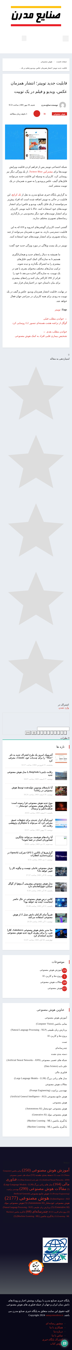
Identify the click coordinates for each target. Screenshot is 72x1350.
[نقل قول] (45, 733)
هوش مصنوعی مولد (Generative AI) (49, 1114)
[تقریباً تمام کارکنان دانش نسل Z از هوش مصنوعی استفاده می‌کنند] (61, 918)
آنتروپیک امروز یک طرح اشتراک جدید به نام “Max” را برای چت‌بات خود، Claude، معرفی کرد (30, 758)
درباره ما (58, 1331)
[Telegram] (54, 1287)
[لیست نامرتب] (48, 733)
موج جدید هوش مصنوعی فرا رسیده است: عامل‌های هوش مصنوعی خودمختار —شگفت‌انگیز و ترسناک (32, 806)
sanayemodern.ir (54, 1315)
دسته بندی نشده (59, 1054)
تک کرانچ (16, 194)
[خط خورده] (55, 733)
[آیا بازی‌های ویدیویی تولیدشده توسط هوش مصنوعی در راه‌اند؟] (61, 791)
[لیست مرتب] (52, 733)
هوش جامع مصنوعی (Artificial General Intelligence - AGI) (38, 1096)
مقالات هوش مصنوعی (51, 982)
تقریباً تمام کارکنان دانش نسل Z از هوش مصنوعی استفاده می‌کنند (33, 916)
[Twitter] (51, 1287)
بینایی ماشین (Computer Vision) (51, 1024)
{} (34, 732)
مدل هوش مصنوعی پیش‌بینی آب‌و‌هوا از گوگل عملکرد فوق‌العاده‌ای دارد (30, 885)
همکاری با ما (56, 1327)
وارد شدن (64, 707)
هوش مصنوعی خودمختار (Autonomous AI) (46, 1108)
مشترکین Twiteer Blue (41, 171)
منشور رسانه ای (54, 1323)
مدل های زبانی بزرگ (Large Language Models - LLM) (40, 1078)
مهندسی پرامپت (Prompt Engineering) (48, 1090)
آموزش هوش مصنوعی (51, 970)
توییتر (57, 309)
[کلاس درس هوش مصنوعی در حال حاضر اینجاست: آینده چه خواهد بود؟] (61, 902)
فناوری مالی (61, 1072)
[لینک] (38, 733)
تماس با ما (57, 1335)
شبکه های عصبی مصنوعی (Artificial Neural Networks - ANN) (37, 1060)
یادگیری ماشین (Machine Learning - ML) (47, 1120)
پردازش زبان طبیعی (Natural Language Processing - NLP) (39, 1030)
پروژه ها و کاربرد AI (52, 976)
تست (64, 1042)
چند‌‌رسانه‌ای (61, 1048)
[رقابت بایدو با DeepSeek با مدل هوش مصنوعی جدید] (61, 775)
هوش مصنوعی (46, 62)
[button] (66, 39)
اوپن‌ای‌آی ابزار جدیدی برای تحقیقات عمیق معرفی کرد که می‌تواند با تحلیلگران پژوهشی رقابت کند (31, 823)
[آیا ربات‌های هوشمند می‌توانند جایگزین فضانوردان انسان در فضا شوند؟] (61, 840)
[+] (27, 732)
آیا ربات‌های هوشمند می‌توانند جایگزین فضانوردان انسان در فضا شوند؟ (34, 838)
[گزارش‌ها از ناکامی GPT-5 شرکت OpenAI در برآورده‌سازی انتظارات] (61, 856)
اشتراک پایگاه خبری (52, 1339)
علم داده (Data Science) (55, 1066)
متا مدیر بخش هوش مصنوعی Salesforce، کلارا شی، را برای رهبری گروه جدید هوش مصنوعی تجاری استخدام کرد (30, 933)
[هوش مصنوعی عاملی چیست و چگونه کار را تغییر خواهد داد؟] (61, 871)
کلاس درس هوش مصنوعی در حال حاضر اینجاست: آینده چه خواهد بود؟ (33, 900)
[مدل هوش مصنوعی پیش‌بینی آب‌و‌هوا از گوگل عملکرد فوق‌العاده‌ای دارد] (61, 887)
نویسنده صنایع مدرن (49, 105)
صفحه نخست (61, 62)
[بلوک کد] (42, 733)
